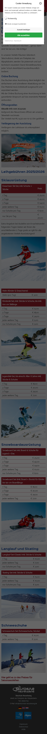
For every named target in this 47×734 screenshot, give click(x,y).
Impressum (17, 40)
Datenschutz (9, 40)
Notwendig (12, 18)
